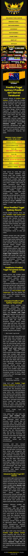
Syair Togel (13, 36)
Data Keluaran (13, 25)
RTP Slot (14, 44)
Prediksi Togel (13, 22)
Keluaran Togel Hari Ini (14, 18)
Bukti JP (13, 40)
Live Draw (13, 29)
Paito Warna (13, 33)
